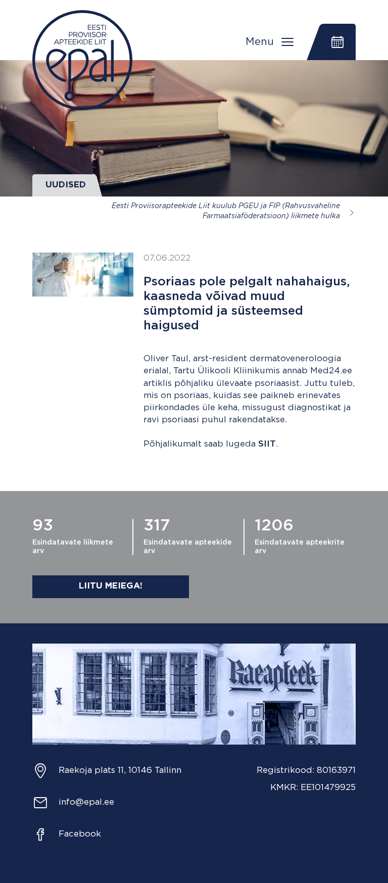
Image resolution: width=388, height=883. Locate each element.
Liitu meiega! (110, 586)
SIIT (267, 444)
